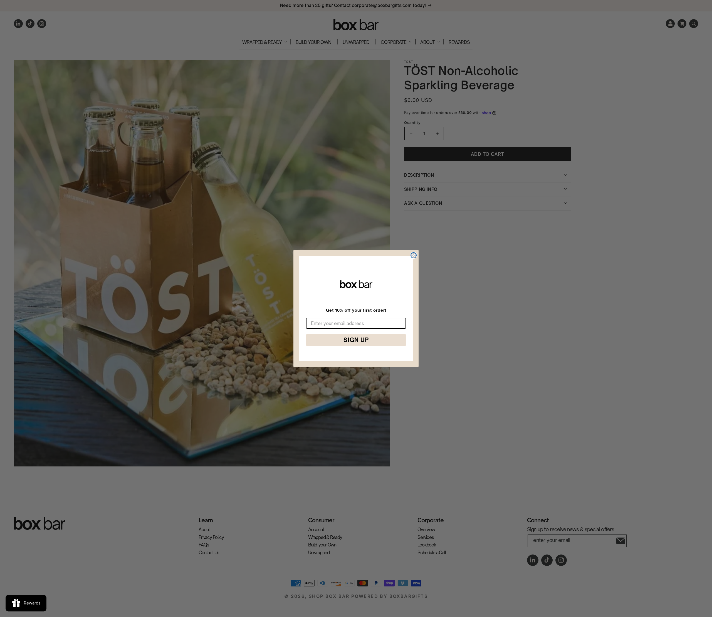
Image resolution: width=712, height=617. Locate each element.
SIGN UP (356, 339)
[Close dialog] (413, 255)
